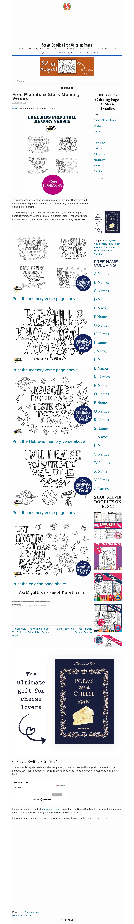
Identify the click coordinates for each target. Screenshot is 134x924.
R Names (101, 419)
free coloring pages (51, 809)
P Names (101, 402)
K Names (101, 359)
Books (97, 165)
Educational (91, 49)
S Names (101, 428)
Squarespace (32, 912)
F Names (101, 316)
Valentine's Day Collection (37, 49)
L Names (101, 368)
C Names (101, 290)
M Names (102, 376)
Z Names (101, 488)
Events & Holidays (103, 49)
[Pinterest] (68, 88)
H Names (101, 333)
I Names (101, 342)
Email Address (18, 788)
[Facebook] (62, 88)
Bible (15, 108)
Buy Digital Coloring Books (95, 53)
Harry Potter (115, 49)
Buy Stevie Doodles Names (76, 53)
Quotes (32, 53)
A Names (101, 273)
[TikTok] (72, 88)
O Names (101, 394)
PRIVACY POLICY (21, 915)
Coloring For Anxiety (43, 53)
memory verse (39, 605)
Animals (61, 49)
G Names (101, 325)
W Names (102, 462)
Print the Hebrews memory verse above (49, 441)
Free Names (22, 49)
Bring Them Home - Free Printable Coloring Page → (74, 630)
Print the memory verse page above (45, 298)
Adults (55, 49)
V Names (101, 454)
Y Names (101, 479)
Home (15, 49)
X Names (101, 471)
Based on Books (72, 49)
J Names (101, 351)
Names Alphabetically (105, 120)
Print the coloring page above (39, 584)
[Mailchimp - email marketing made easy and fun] (42, 799)
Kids (48, 49)
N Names (101, 385)
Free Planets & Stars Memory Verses (46, 96)
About (55, 53)
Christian (82, 49)
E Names (101, 308)
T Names (101, 437)
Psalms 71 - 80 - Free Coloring (27, 601)
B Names (101, 282)
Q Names (101, 411)
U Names (101, 445)
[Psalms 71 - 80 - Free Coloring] (27, 598)
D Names (101, 299)
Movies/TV (99, 160)
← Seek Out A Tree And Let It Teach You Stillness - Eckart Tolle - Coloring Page (31, 632)
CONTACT (62, 53)
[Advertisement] (67, 27)
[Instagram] (65, 88)
